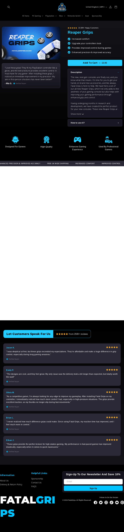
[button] (8, 7)
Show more (76, 114)
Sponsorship (37, 478)
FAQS (33, 486)
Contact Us (36, 482)
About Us (4, 480)
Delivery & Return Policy (11, 484)
